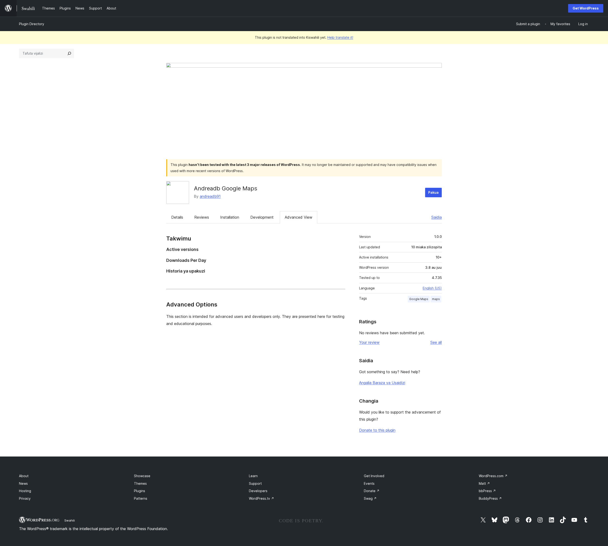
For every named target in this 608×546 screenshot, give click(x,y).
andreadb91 (210, 196)
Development (262, 217)
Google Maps (418, 299)
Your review (369, 342)
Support (255, 483)
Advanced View (298, 217)
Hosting (25, 491)
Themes (140, 483)
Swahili (69, 520)
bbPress (487, 491)
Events (369, 483)
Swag (370, 498)
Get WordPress (586, 8)
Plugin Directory (31, 24)
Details (177, 217)
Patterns (140, 498)
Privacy (25, 498)
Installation (229, 217)
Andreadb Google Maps (225, 188)
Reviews (201, 217)
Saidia (436, 217)
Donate (372, 491)
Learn (253, 476)
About (23, 476)
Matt (484, 483)
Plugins (139, 491)
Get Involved (374, 476)
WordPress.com (493, 476)
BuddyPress (490, 498)
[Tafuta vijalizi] (69, 53)
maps (436, 299)
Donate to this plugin (377, 430)
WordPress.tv (261, 498)
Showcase (142, 476)
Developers (258, 491)
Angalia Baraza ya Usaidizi (382, 382)
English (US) (432, 288)
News (23, 483)
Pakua (433, 192)
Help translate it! (340, 37)
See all (436, 342)
